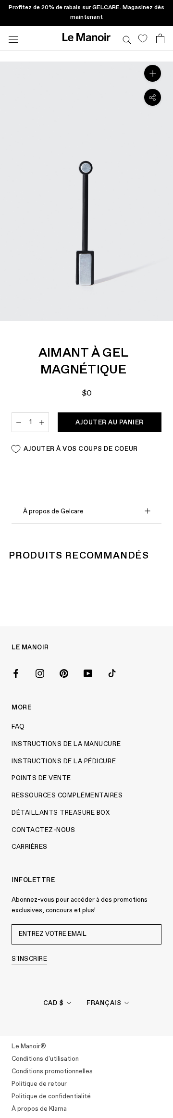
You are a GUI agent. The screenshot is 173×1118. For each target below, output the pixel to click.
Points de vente (41, 778)
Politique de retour (39, 1084)
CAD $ (53, 1003)
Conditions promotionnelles (52, 1071)
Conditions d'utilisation (45, 1059)
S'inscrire (29, 959)
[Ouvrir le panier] (160, 38)
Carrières (30, 847)
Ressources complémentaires (67, 796)
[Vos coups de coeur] (142, 38)
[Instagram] (40, 672)
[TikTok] (112, 672)
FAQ (18, 727)
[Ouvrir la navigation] (13, 38)
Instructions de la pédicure (64, 761)
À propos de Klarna (39, 1109)
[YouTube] (88, 672)
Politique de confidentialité (51, 1096)
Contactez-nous (43, 830)
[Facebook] (16, 672)
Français (103, 1003)
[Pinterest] (64, 672)
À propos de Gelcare (53, 512)
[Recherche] (127, 38)
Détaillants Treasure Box (61, 813)
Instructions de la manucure (66, 744)
